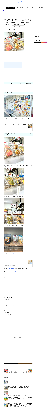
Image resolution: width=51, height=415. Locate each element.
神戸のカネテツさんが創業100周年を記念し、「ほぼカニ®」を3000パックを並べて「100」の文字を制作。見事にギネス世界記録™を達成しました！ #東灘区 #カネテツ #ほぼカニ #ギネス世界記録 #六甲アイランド (20, 393)
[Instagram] (44, 42)
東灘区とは (14, 29)
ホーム (4, 10)
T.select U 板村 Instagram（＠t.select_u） (17, 89)
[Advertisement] (25, 14)
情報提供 (15, 277)
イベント (8, 10)
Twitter (9, 268)
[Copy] (25, 363)
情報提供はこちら (28, 272)
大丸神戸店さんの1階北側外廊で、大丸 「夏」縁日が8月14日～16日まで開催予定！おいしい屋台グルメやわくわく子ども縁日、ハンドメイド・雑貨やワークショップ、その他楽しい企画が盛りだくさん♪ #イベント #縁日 (20, 404)
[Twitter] (11, 363)
